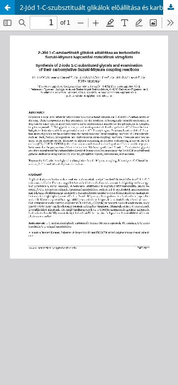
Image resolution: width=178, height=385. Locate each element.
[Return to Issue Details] (7, 7)
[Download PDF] (170, 7)
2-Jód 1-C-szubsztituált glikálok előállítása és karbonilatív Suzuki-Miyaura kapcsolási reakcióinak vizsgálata (99, 7)
